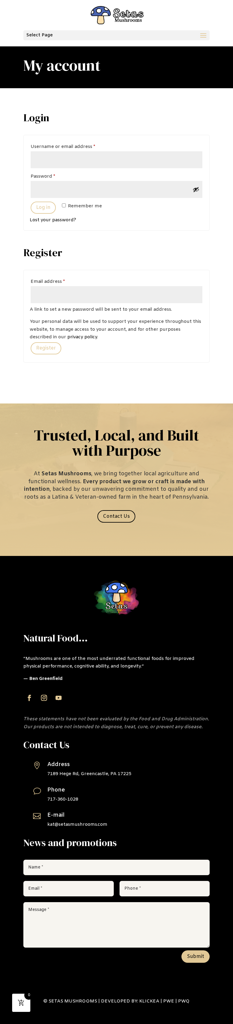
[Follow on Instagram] (44, 698)
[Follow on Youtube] (58, 698)
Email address (58, 281)
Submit (195, 956)
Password (53, 176)
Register (46, 348)
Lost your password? (53, 220)
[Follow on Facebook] (29, 698)
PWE (168, 1001)
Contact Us (116, 516)
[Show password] (196, 189)
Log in (43, 207)
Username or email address (73, 146)
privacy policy (82, 337)
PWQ (184, 1001)
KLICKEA (149, 1001)
